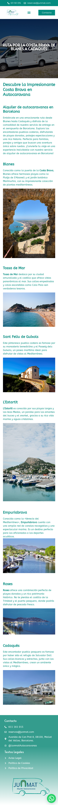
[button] (28, 12)
